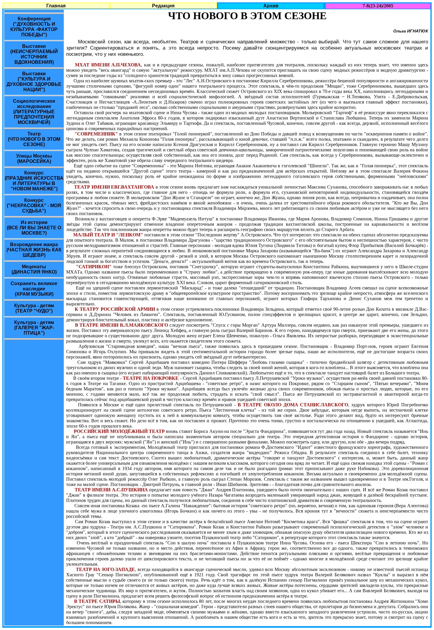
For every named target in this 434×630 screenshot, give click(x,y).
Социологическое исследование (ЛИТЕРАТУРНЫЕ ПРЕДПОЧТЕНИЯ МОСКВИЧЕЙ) (34, 112)
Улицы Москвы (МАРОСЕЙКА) (34, 158)
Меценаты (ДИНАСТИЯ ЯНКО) (34, 269)
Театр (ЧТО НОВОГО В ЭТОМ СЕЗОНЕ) (34, 139)
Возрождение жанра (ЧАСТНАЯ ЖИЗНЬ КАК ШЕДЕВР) (33, 250)
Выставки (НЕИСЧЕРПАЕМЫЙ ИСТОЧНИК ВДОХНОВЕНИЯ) (34, 54)
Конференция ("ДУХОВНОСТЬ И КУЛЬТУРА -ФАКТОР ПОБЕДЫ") (34, 26)
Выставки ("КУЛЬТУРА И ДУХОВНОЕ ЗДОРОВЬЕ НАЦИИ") (33, 81)
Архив (270, 5)
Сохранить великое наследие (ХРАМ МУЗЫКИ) (34, 289)
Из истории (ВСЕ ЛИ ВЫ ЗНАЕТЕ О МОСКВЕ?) (34, 227)
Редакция (163, 5)
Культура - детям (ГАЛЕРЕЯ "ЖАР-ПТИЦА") (34, 328)
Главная (56, 5)
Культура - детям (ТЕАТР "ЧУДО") (34, 308)
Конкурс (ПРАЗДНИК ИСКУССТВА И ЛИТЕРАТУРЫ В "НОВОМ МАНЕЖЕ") (34, 180)
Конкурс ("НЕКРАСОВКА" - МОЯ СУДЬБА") (34, 205)
